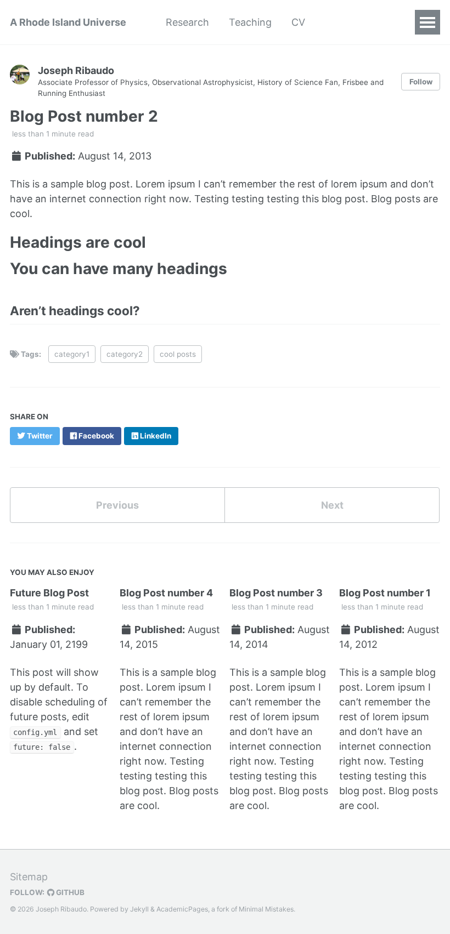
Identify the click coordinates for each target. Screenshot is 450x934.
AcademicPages (182, 909)
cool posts (178, 354)
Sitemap (29, 876)
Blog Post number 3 (276, 593)
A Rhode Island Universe (68, 22)
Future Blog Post (49, 593)
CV (298, 22)
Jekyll (139, 909)
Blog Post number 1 (385, 593)
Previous (117, 505)
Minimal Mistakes (266, 909)
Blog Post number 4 (166, 593)
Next (332, 505)
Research (187, 22)
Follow (420, 81)
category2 (124, 354)
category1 (71, 354)
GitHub (69, 892)
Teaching (250, 22)
